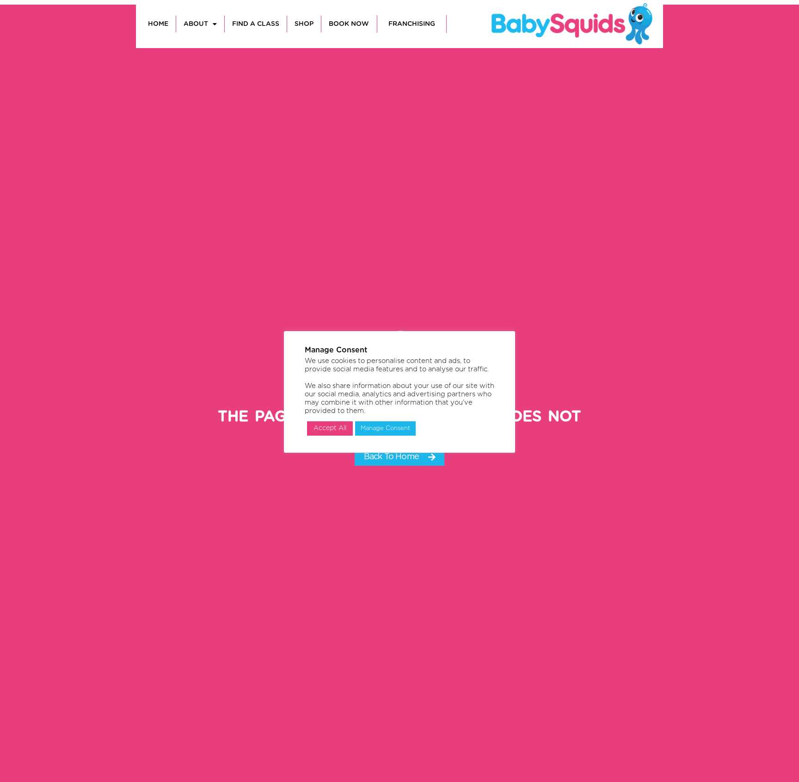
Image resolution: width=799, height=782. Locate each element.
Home (158, 24)
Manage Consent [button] (385, 428)
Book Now (349, 24)
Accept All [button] (329, 428)
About (196, 24)
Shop (304, 24)
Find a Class (255, 24)
